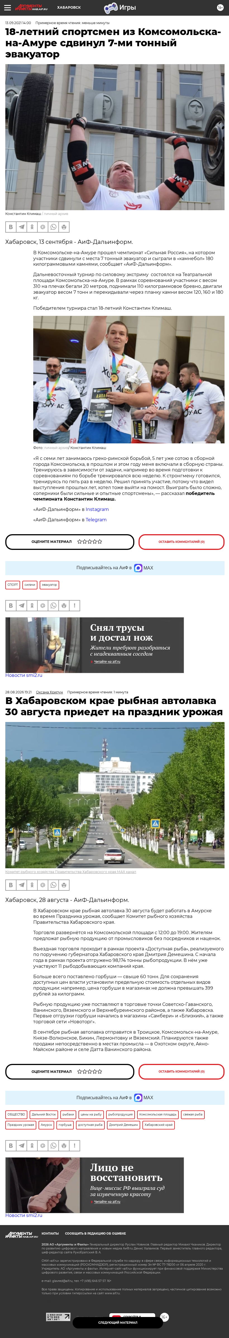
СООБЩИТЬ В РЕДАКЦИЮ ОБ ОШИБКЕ (95, 1233)
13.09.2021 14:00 (18, 23)
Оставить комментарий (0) (182, 542)
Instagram (98, 509)
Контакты (50, 1233)
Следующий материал (117, 1323)
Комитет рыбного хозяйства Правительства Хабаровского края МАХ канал (70, 872)
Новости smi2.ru (23, 675)
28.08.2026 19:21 (18, 692)
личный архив (56, 448)
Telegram (96, 519)
